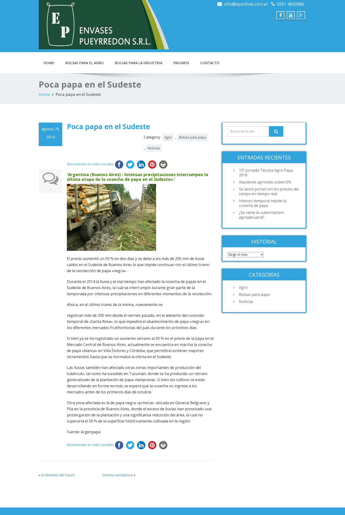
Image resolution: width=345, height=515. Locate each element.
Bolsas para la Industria (138, 62)
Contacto (209, 62)
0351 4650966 (290, 4)
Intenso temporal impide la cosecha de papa (262, 203)
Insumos (181, 62)
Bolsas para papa (192, 137)
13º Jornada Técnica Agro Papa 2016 (266, 172)
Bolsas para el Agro (84, 62)
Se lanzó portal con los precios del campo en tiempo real (269, 191)
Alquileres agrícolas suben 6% (265, 182)
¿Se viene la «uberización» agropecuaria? (261, 215)
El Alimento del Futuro (58, 475)
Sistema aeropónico (117, 475)
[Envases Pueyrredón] (104, 24)
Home (48, 62)
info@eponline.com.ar (246, 4)
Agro (168, 137)
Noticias (153, 148)
